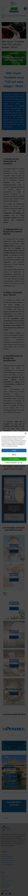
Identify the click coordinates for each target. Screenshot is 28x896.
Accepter (14, 450)
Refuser (14, 454)
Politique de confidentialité (11, 462)
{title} (19, 462)
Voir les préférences (14, 459)
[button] (25, 433)
